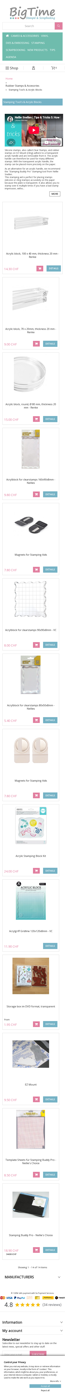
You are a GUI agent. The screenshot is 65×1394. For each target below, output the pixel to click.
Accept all (45, 1385)
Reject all (45, 1390)
